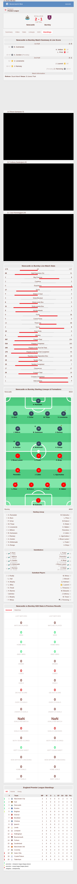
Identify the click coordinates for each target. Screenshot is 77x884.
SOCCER (68, 4)
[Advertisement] (38, 95)
